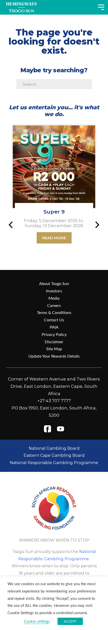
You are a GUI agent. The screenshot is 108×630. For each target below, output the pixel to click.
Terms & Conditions (54, 312)
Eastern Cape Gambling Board (54, 455)
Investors (54, 291)
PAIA (54, 327)
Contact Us (54, 320)
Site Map (54, 349)
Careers (54, 305)
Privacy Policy (54, 334)
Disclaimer (54, 341)
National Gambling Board (54, 448)
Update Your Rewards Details (54, 356)
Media (54, 298)
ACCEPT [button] (70, 621)
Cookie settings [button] (37, 621)
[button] (13, 224)
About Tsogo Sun (54, 283)
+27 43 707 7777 (54, 400)
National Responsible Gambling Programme (54, 462)
